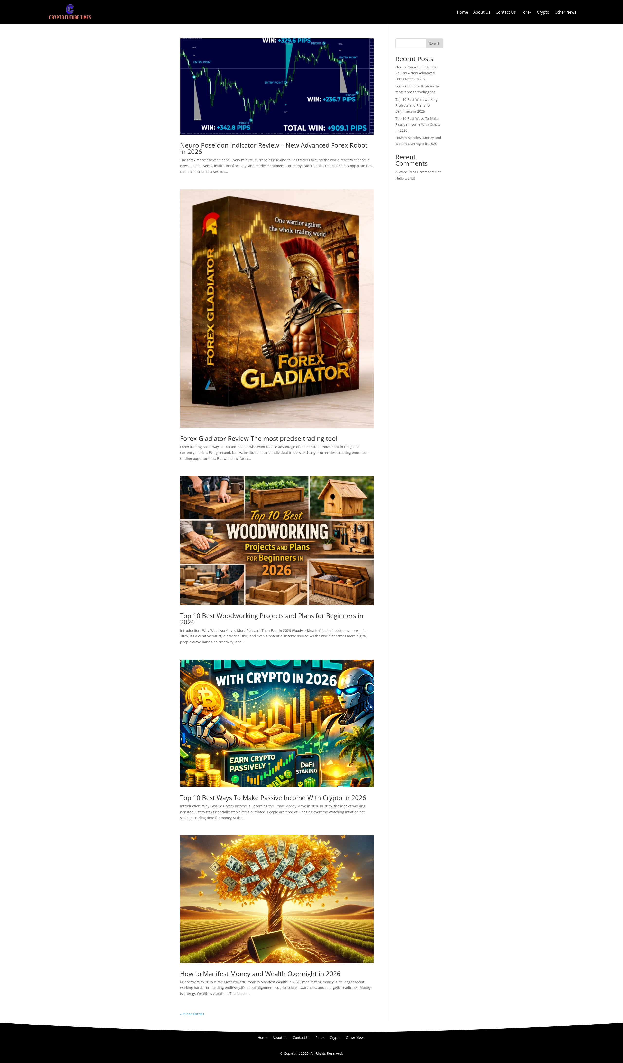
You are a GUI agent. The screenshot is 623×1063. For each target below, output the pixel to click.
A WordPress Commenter (415, 172)
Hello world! (405, 178)
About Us (481, 12)
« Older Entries (192, 1014)
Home (462, 12)
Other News (565, 12)
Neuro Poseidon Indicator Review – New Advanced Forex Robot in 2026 (273, 148)
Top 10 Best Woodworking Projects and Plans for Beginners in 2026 (271, 618)
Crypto (543, 12)
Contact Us (506, 12)
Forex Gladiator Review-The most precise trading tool (259, 438)
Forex (526, 12)
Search (434, 43)
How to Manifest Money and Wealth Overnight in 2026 (260, 973)
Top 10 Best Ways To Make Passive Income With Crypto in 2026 (273, 797)
